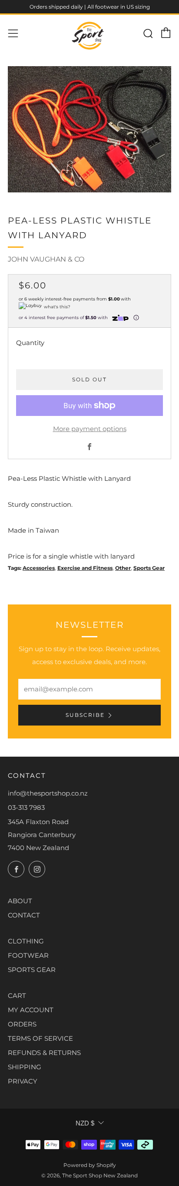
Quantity (30, 343)
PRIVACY (22, 1081)
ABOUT (20, 901)
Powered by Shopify (89, 1165)
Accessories (39, 568)
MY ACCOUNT (30, 1010)
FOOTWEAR (28, 955)
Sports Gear (149, 568)
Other (123, 568)
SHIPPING (24, 1067)
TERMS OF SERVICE (40, 1038)
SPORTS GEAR (32, 969)
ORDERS (22, 1024)
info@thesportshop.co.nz (48, 793)
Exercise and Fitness (85, 568)
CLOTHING (26, 941)
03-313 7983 (26, 807)
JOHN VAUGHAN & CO (46, 259)
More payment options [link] (89, 429)
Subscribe (85, 715)
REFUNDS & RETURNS (44, 1053)
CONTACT (24, 915)
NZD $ (85, 1123)
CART (17, 995)
